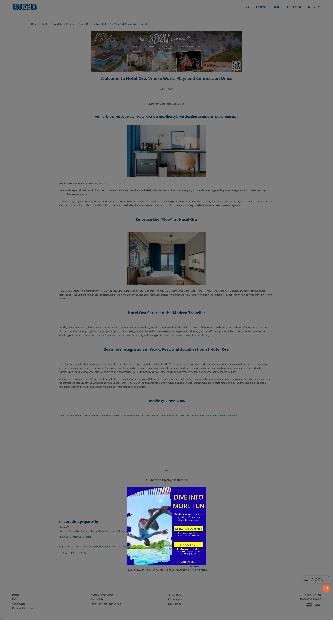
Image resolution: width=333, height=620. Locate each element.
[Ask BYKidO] (326, 588)
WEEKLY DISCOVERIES (188, 528)
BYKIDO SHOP (188, 544)
